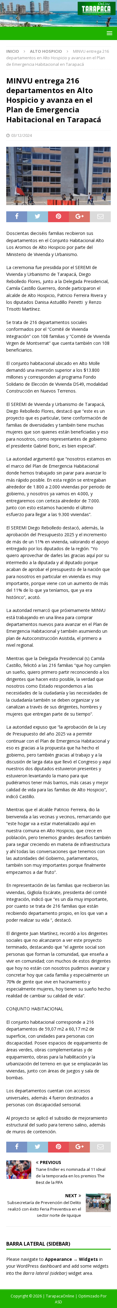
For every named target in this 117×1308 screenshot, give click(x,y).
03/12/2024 (21, 135)
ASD (58, 1302)
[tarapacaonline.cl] (58, 23)
